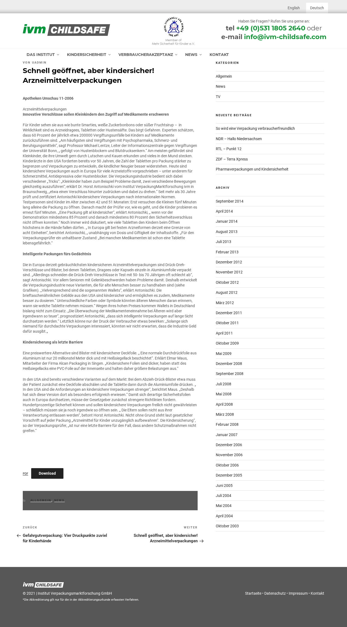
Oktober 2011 (227, 323)
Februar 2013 (227, 252)
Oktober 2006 (227, 465)
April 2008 (224, 404)
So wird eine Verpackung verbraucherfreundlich (255, 128)
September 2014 (229, 201)
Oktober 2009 (227, 343)
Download (47, 473)
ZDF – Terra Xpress (232, 159)
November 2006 (229, 455)
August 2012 (226, 292)
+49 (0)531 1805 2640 (270, 28)
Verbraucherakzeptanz (145, 54)
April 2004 (224, 516)
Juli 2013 (223, 242)
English (294, 8)
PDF (25, 473)
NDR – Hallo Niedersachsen (239, 139)
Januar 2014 (226, 221)
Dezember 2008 (229, 363)
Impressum (298, 593)
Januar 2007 (226, 435)
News (191, 54)
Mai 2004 (224, 505)
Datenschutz (275, 593)
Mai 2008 (224, 394)
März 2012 (225, 303)
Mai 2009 (224, 353)
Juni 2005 (224, 485)
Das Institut (41, 54)
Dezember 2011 (229, 313)
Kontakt (219, 54)
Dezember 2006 (229, 445)
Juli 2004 (223, 495)
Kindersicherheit (86, 54)
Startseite (253, 593)
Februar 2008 (227, 424)
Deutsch (317, 8)
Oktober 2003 (227, 526)
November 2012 (229, 272)
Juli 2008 (223, 384)
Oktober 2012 (227, 282)
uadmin (39, 62)
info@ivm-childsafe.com (285, 37)
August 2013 (226, 231)
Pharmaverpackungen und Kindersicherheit (252, 169)
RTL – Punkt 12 (229, 149)
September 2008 (229, 373)
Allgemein (41, 500)
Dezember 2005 (229, 475)
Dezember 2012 (229, 262)
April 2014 (224, 211)
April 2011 (224, 333)
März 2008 (225, 414)
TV (218, 96)
